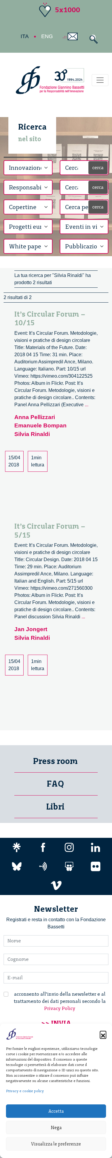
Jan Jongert (30, 629)
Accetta (56, 1111)
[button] (103, 1034)
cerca (98, 167)
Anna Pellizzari (34, 417)
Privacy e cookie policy (25, 1091)
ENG (47, 36)
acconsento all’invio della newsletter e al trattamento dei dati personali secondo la (60, 1001)
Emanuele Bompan (40, 425)
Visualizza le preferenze (56, 1144)
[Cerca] (92, 39)
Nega (56, 1127)
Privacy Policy (59, 1008)
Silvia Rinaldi (32, 434)
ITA (25, 36)
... (86, 404)
